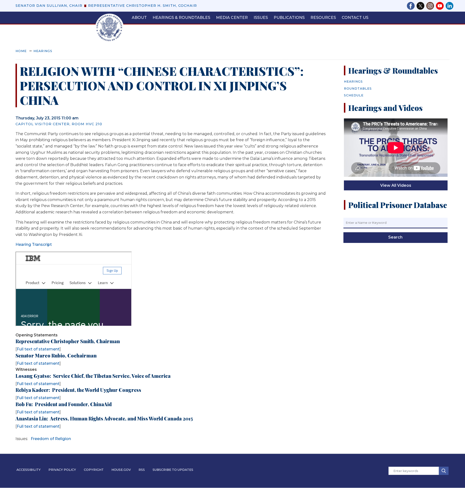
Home (21, 51)
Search (395, 237)
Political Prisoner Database (397, 205)
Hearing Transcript (34, 244)
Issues (261, 17)
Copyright (94, 470)
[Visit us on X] (421, 6)
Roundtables (358, 88)
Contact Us (355, 17)
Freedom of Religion (51, 438)
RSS (142, 470)
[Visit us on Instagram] (431, 6)
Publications (289, 17)
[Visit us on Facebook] (412, 6)
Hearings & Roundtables (181, 17)
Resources (323, 17)
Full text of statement (38, 349)
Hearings (42, 51)
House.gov (121, 470)
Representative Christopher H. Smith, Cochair (142, 5)
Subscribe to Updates (173, 470)
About (139, 17)
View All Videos (395, 185)
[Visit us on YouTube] (441, 6)
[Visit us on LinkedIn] (449, 6)
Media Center (232, 17)
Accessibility (28, 470)
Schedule (354, 95)
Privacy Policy (62, 470)
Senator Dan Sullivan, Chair (49, 5)
